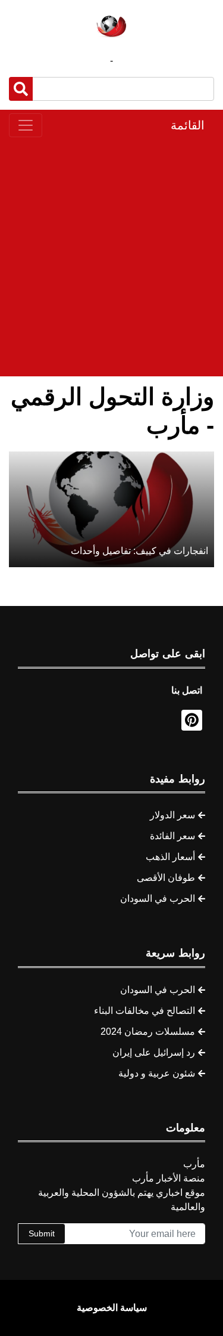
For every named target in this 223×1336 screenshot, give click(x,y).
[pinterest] (191, 720)
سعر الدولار (172, 815)
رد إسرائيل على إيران (153, 1052)
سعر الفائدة (172, 836)
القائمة (188, 125)
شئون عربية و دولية (156, 1073)
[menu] (25, 125)
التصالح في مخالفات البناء (144, 1011)
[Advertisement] (111, 257)
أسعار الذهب (170, 857)
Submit (42, 1233)
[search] (21, 89)
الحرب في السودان (157, 898)
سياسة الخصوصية (112, 1308)
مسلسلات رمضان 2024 (147, 1031)
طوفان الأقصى (166, 878)
